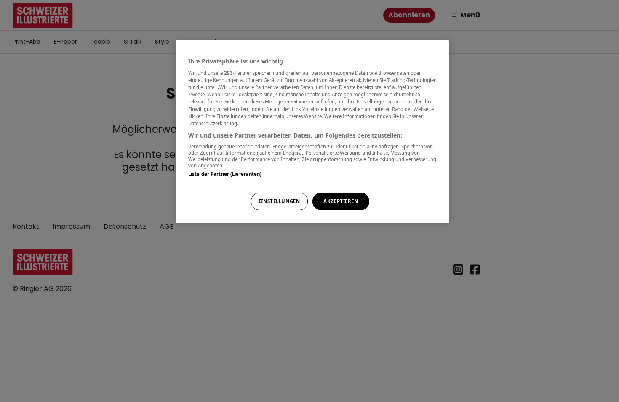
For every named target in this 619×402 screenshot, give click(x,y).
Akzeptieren (340, 201)
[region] (312, 131)
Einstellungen (279, 201)
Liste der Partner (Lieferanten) (225, 174)
